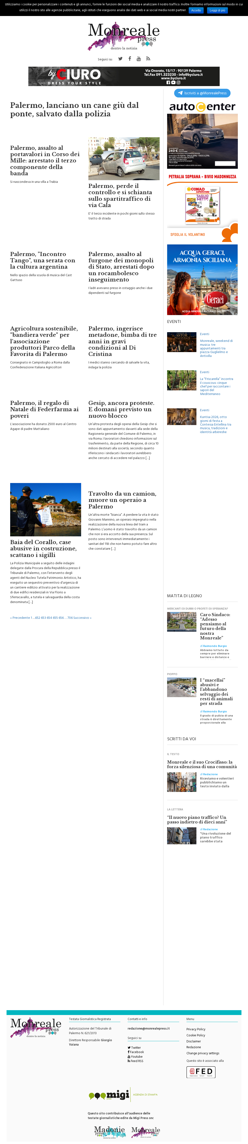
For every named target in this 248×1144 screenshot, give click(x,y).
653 (43, 618)
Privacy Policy (195, 1030)
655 (55, 618)
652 (37, 618)
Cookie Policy (195, 1036)
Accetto (196, 10)
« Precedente (20, 618)
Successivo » (82, 618)
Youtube (136, 1057)
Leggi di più (217, 10)
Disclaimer (193, 1042)
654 (49, 618)
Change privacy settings (202, 1054)
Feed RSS (136, 1061)
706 (70, 618)
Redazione (193, 1048)
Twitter (136, 1048)
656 (61, 618)
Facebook (136, 1052)
